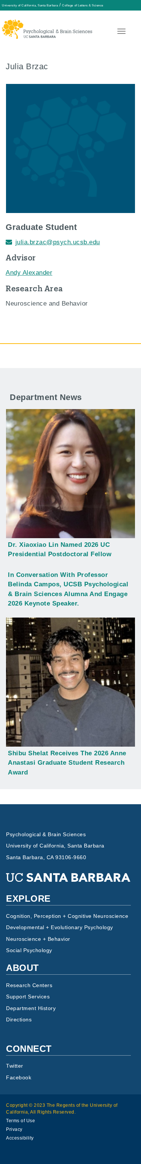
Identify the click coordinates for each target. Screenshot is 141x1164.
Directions (19, 1019)
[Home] (47, 24)
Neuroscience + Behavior (38, 939)
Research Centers (29, 985)
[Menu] (120, 32)
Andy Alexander (29, 272)
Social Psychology (29, 950)
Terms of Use (20, 1120)
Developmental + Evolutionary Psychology (59, 927)
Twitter (14, 1066)
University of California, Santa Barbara (30, 5)
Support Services (28, 997)
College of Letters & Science (82, 5)
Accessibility (20, 1138)
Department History (31, 1008)
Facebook (18, 1077)
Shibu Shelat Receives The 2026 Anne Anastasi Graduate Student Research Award (67, 763)
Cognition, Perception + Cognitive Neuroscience (67, 916)
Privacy (14, 1129)
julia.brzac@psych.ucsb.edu (57, 242)
